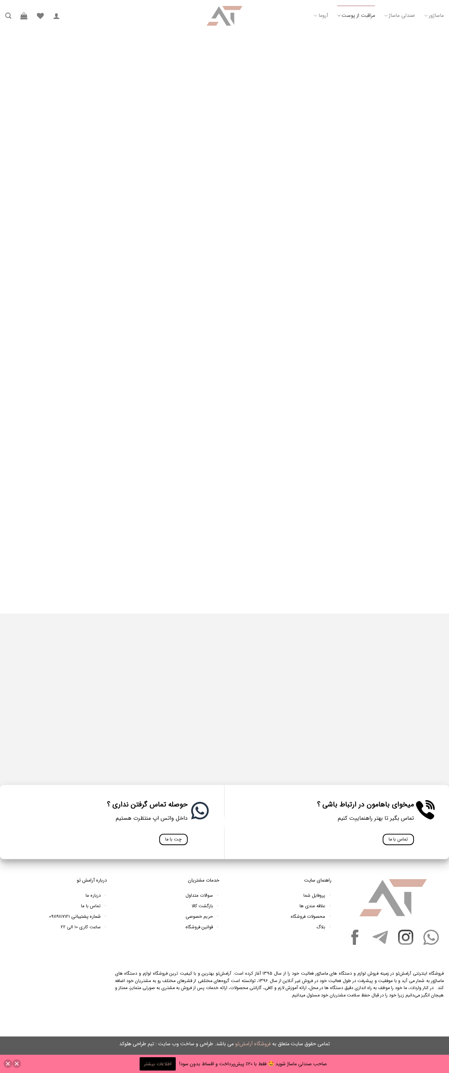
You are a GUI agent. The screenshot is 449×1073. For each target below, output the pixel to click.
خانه (226, 42)
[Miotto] (379, 769)
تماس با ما (91, 906)
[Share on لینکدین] (309, 364)
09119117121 (59, 916)
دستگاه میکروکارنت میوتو (295, 565)
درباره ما (93, 895)
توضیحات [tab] (392, 339)
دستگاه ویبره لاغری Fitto (378, 747)
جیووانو (364, 565)
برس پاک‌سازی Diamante (173, 747)
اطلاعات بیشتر (158, 1064)
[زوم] (380, 168)
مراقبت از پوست (358, 16)
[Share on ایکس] (324, 364)
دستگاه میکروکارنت (337, 565)
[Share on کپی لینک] (381, 364)
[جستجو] (8, 16)
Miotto (387, 575)
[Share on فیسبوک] (338, 364)
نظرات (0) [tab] (310, 339)
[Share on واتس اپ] (353, 364)
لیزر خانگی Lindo (70, 747)
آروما (323, 16)
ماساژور (436, 16)
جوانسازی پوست (162, 42)
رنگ (379, 209)
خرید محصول (319, 238)
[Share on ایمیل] (295, 364)
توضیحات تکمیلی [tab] (350, 339)
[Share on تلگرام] (367, 364)
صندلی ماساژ (402, 16)
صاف (260, 204)
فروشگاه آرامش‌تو (253, 1044)
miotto (380, 565)
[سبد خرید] (23, 16)
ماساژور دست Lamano (276, 747)
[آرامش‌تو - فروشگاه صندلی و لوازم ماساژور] (224, 16)
